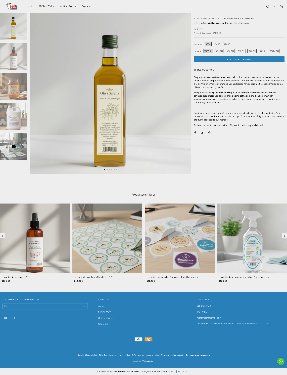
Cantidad (198, 44)
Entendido (183, 371)
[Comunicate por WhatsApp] (281, 361)
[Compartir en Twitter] (202, 132)
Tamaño (197, 51)
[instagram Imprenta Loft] (5, 318)
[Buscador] (268, 7)
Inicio (30, 6)
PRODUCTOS (45, 6)
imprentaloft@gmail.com (208, 318)
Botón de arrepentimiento (198, 355)
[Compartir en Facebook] (195, 132)
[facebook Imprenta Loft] (14, 318)
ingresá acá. (178, 355)
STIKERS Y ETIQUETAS (210, 18)
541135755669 (203, 306)
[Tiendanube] (143, 361)
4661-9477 (201, 312)
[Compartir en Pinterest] (209, 132)
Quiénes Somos (68, 6)
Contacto (87, 6)
